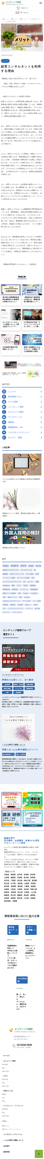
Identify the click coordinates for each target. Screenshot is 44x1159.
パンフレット (24, 589)
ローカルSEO (26, 601)
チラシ (19, 585)
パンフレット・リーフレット (13, 1105)
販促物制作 (34, 589)
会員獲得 (20, 605)
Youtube (25, 593)
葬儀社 (6, 566)
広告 (4, 597)
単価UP (35, 605)
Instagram (6, 585)
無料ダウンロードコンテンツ (11, 1129)
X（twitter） (34, 593)
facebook (27, 597)
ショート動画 (37, 601)
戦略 (37, 582)
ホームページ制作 (23, 578)
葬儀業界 (15, 566)
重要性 (4, 1094)
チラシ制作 (29, 574)
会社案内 (6, 1146)
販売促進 (15, 589)
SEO (37, 574)
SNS (4, 608)
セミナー (31, 582)
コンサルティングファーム (12, 1134)
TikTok (25, 585)
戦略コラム (5, 1126)
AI (35, 570)
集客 (13, 585)
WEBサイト (28, 605)
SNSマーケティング (17, 574)
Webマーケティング (11, 570)
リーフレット (29, 608)
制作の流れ (5, 1071)
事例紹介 (13, 605)
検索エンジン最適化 (9, 593)
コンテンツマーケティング (12, 582)
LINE (19, 593)
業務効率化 (6, 589)
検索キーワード (12, 597)
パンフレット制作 (9, 578)
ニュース (5, 61)
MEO (20, 597)
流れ (3, 1097)
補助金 (5, 574)
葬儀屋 (31, 566)
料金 (3, 1068)
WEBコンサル (8, 1091)
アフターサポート (17, 612)
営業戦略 (33, 585)
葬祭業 (23, 566)
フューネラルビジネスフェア (15, 608)
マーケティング (26, 570)
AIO (33, 578)
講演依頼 (6, 1152)
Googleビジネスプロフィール (11, 601)
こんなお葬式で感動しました (13, 1140)
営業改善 (5, 605)
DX (24, 582)
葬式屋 (38, 566)
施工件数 (37, 608)
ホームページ (6, 612)
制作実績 (5, 1064)
